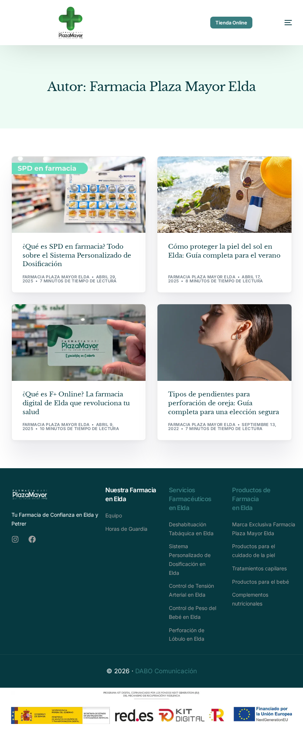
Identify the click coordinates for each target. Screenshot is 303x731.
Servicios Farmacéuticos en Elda (190, 499)
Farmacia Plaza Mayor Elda (56, 276)
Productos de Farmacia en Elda (251, 499)
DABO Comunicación (166, 671)
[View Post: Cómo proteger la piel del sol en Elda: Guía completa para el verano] (224, 195)
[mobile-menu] (280, 23)
